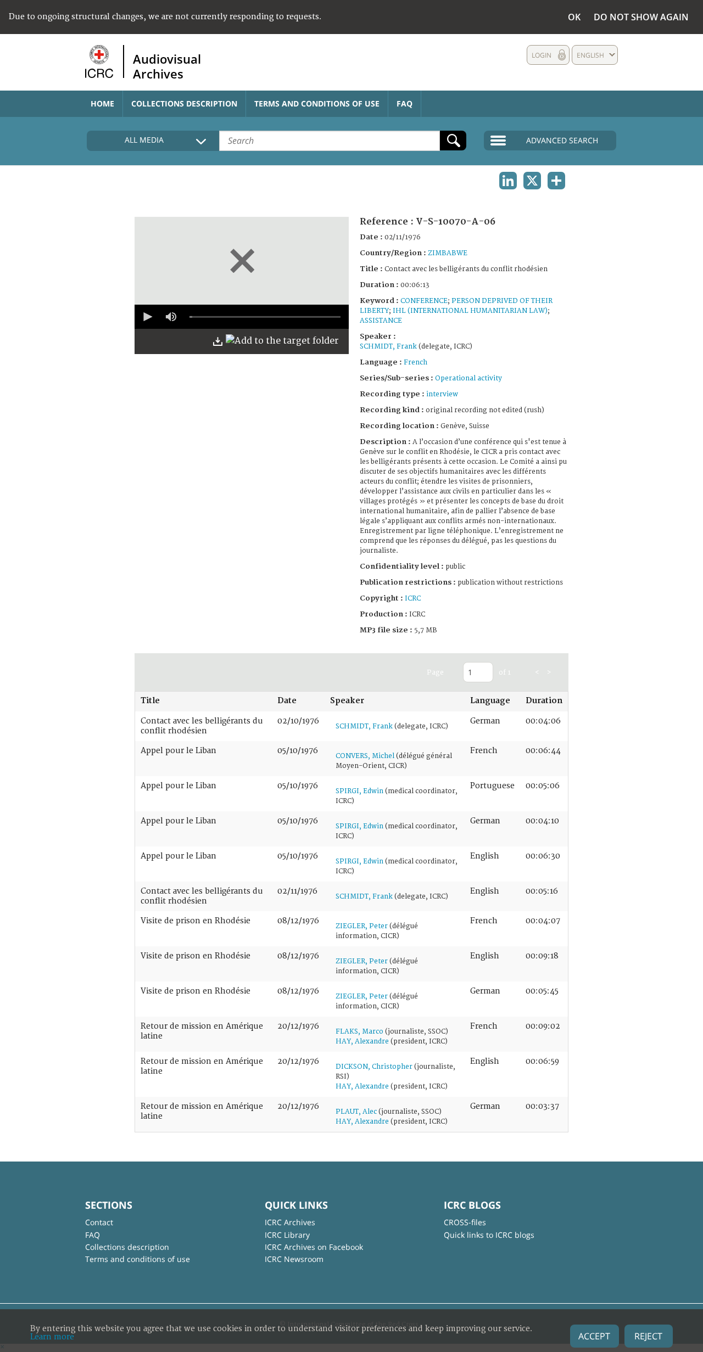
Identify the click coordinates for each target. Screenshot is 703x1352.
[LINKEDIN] (508, 180)
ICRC (413, 598)
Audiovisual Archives (167, 66)
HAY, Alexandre (362, 1041)
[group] (171, 317)
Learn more (52, 1337)
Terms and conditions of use (317, 103)
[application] (242, 317)
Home (102, 103)
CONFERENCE (424, 301)
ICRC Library (287, 1235)
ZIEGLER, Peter (362, 926)
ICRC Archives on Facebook (314, 1247)
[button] (147, 317)
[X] (532, 180)
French (415, 362)
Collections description (184, 103)
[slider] (265, 316)
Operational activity (468, 378)
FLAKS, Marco (359, 1032)
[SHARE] (556, 180)
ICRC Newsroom (294, 1259)
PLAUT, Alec (356, 1112)
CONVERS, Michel (365, 756)
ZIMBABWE (447, 253)
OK (574, 17)
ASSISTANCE (381, 321)
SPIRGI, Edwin (359, 791)
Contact (99, 1222)
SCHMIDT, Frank (388, 347)
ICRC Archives (290, 1222)
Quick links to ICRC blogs (489, 1235)
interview (442, 394)
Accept (594, 1336)
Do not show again (641, 17)
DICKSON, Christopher (374, 1067)
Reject (648, 1336)
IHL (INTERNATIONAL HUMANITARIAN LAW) (470, 311)
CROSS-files (465, 1222)
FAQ (404, 103)
